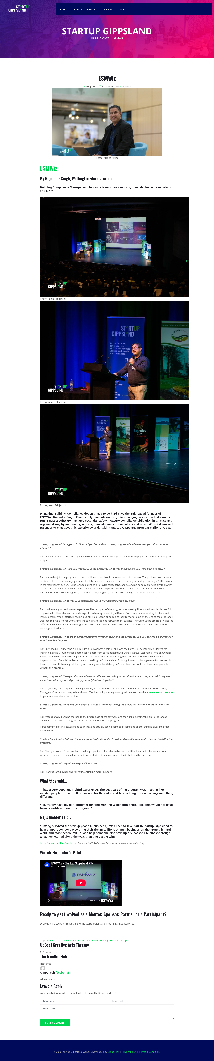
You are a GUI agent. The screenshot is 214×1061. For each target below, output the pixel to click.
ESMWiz (48, 168)
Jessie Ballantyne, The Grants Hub (58, 843)
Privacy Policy (129, 1051)
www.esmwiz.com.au (161, 692)
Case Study (61, 940)
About (76, 9)
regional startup (76, 940)
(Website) (62, 972)
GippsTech (92, 86)
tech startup (92, 940)
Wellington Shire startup (113, 940)
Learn (105, 9)
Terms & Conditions (150, 1051)
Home (62, 9)
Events (91, 9)
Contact (121, 9)
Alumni (127, 86)
